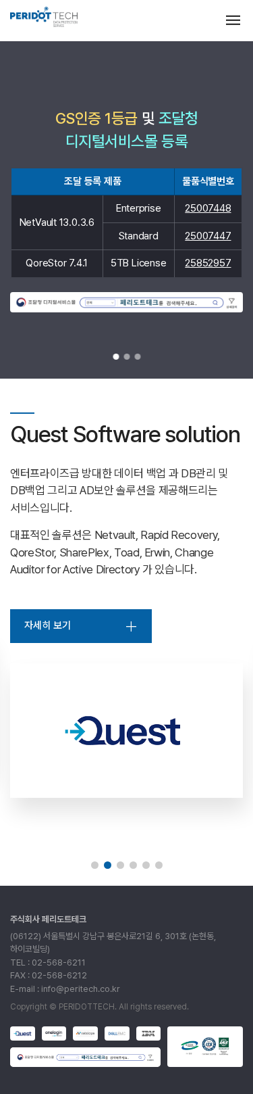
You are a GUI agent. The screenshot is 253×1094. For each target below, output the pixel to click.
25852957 (208, 263)
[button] (116, 357)
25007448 (208, 208)
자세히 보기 (47, 625)
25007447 (208, 236)
